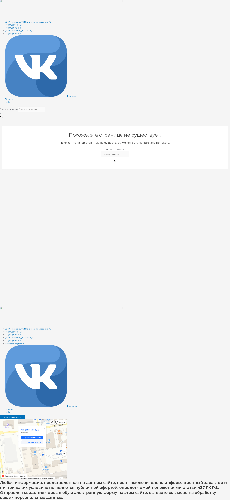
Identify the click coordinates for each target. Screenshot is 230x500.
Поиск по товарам (9, 109)
